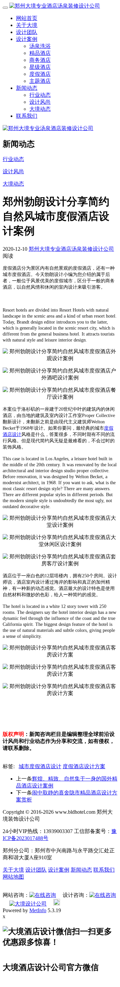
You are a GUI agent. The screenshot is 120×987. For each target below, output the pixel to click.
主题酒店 (40, 81)
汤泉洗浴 (40, 46)
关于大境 (26, 25)
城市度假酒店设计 (40, 766)
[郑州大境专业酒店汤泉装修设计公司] (54, 6)
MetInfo (37, 910)
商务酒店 (40, 60)
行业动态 (40, 95)
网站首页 (26, 18)
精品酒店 (40, 53)
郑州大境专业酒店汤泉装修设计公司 (71, 249)
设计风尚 (40, 102)
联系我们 (26, 116)
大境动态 (40, 109)
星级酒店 (40, 67)
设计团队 (26, 32)
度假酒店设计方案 (84, 766)
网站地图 (13, 877)
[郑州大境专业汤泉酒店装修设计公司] (48, 128)
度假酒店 (40, 74)
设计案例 (26, 39)
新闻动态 (26, 88)
